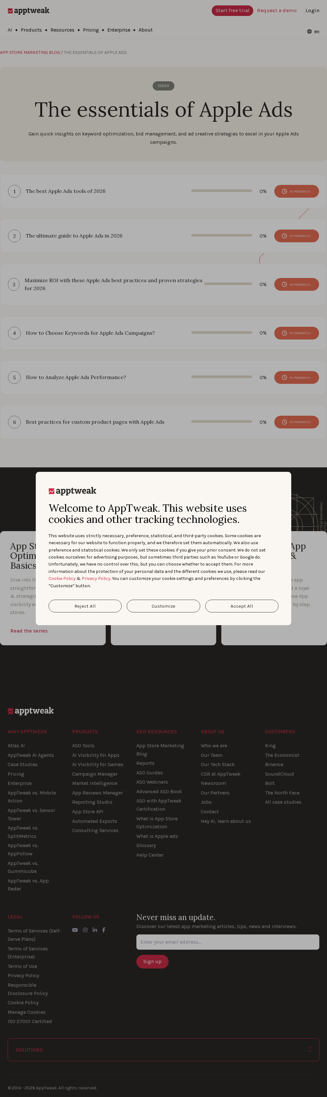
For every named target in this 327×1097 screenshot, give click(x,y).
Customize (163, 606)
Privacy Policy (96, 578)
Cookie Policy (62, 578)
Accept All (242, 606)
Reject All (85, 606)
